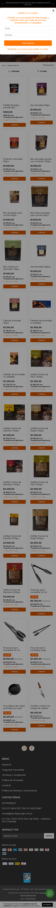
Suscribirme (28, 43)
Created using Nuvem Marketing (28, 52)
